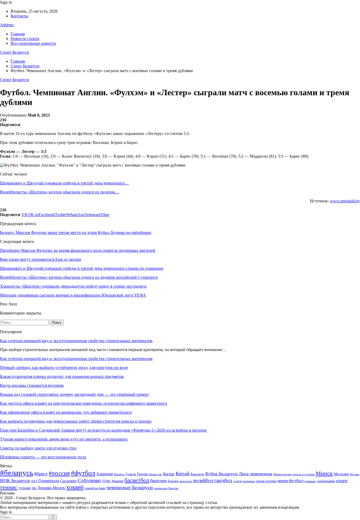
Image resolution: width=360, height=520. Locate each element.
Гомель (130, 474)
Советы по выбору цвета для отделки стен (38, 448)
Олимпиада (48, 480)
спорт (342, 480)
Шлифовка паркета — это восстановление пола (43, 457)
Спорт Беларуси (14, 52)
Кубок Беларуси (221, 473)
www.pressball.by (345, 201)
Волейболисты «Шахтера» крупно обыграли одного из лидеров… (59, 192)
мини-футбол (290, 480)
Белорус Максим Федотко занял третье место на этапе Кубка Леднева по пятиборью (75, 232)
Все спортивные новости (33, 43)
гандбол (223, 480)
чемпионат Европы (166, 488)
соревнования (326, 481)
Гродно (142, 474)
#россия (59, 473)
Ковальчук (197, 474)
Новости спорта (25, 38)
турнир (24, 488)
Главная (18, 34)
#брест (41, 473)
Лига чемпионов (255, 473)
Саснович (68, 481)
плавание (310, 481)
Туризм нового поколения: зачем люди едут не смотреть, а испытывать (64, 439)
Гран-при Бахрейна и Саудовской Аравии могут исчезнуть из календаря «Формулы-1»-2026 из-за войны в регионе (103, 430)
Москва (354, 474)
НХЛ (34, 481)
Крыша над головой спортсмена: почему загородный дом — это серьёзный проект (74, 394)
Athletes (7, 25)
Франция (117, 481)
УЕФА (106, 481)
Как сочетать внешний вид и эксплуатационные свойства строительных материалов (76, 340)
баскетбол (136, 480)
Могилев (341, 474)
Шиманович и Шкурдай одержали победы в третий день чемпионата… (64, 183)
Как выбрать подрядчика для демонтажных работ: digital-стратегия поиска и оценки (76, 421)
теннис (8, 487)
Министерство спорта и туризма (294, 474)
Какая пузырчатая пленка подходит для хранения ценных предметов (62, 376)
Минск (324, 473)
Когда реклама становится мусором (32, 385)
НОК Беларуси (15, 480)
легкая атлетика (266, 481)
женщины (249, 481)
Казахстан (155, 474)
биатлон (158, 480)
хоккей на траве (95, 488)
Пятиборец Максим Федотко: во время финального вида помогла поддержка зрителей (77, 250)
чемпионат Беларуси (129, 487)
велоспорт (185, 481)
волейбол (203, 480)
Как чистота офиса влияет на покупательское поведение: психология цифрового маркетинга (83, 403)
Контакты (19, 16)
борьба (173, 481)
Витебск (119, 474)
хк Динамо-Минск (48, 488)
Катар (168, 473)
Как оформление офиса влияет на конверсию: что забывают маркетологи (66, 412)
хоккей (75, 487)
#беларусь (16, 472)
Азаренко (104, 474)
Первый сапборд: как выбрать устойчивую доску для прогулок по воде (64, 367)
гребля (237, 481)
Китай (182, 473)
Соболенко (89, 480)
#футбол (83, 473)
